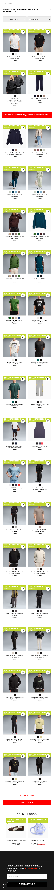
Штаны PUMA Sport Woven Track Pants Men (39, 404)
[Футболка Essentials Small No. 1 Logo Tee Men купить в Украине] (14, 303)
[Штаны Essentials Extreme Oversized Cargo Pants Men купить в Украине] (39, 471)
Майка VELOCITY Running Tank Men (39, 446)
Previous (33, 150)
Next (46, 150)
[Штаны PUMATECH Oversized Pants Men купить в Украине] (14, 597)
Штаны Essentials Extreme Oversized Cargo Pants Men (39, 488)
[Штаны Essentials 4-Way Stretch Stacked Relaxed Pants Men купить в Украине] (14, 722)
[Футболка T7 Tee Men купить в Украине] (39, 262)
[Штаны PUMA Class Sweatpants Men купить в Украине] (39, 82)
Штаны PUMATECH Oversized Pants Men (14, 614)
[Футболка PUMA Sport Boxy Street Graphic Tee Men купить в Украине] (39, 722)
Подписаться (27, 884)
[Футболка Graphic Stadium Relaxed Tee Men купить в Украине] (14, 40)
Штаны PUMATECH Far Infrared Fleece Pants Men (14, 656)
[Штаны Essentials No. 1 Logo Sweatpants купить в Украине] (39, 136)
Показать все (27, 803)
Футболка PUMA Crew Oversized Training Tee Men (39, 362)
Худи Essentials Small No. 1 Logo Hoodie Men (14, 237)
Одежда (8, 3)
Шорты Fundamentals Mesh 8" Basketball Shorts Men (14, 446)
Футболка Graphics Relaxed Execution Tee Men (39, 321)
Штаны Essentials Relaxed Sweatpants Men (39, 781)
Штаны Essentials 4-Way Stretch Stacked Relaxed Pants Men (14, 740)
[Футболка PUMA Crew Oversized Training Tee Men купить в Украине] (39, 345)
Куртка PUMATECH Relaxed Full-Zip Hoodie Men (14, 698)
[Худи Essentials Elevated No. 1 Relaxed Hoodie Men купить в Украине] (39, 680)
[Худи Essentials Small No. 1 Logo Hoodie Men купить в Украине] (14, 220)
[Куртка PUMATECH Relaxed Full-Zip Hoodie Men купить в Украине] (14, 680)
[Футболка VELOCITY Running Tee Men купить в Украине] (14, 471)
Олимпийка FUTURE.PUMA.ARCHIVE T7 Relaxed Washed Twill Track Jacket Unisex (14, 101)
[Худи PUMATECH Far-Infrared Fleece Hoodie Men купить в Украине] (14, 555)
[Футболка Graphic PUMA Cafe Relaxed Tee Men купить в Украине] (39, 513)
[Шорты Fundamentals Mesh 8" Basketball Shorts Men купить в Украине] (14, 429)
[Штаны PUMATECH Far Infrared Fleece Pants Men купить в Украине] (14, 639)
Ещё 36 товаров (27, 795)
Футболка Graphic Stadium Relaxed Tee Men (14, 57)
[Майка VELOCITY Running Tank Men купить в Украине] (39, 429)
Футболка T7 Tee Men (39, 278)
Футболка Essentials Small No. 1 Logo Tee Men (14, 321)
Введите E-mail (13, 876)
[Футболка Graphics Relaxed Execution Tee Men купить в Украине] (39, 303)
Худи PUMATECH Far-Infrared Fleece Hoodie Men (14, 572)
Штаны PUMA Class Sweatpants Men (39, 99)
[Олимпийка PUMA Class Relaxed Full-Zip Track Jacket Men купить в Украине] (14, 136)
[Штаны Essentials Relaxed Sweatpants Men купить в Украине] (39, 764)
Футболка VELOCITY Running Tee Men (14, 488)
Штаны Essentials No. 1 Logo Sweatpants (39, 153)
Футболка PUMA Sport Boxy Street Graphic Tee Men (39, 740)
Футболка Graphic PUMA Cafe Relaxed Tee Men (40, 530)
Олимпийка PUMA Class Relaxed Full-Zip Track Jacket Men (14, 153)
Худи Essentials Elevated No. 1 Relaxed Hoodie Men (39, 698)
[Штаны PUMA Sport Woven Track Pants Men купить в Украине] (39, 387)
